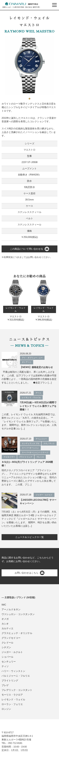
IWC (4, 604)
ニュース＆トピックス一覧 (29, 537)
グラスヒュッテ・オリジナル (17, 633)
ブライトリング (10, 680)
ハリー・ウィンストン (13, 671)
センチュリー (9, 661)
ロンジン (6, 709)
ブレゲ (5, 685)
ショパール (7, 656)
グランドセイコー (11, 637)
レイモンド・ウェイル (13, 699)
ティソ (5, 666)
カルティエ (7, 628)
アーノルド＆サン (11, 609)
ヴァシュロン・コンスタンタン (18, 614)
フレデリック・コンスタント (17, 690)
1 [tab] (29, 97)
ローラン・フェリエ (12, 704)
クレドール (7, 642)
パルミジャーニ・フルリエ (16, 675)
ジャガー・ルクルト (12, 652)
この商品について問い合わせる (26, 248)
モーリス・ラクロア (12, 694)
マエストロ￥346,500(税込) (43, 314)
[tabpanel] (29, 65)
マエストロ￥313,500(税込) (15, 314)
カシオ (5, 623)
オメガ (5, 619)
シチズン (6, 647)
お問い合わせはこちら (26, 572)
